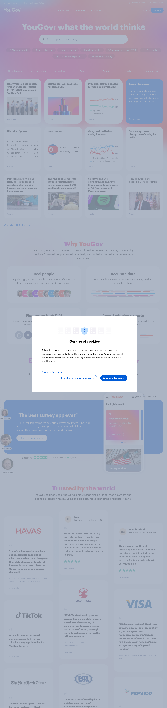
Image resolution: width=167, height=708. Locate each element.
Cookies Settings (52, 372)
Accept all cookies (114, 378)
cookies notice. (49, 361)
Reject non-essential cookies (77, 378)
